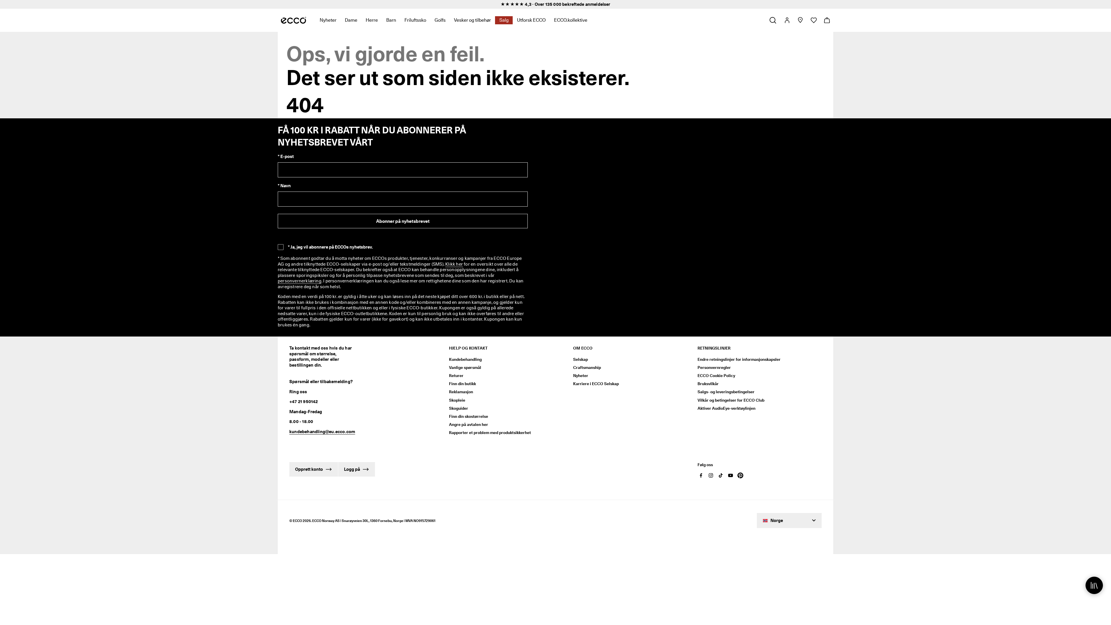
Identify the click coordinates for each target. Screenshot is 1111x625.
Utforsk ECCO (531, 20)
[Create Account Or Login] (786, 20)
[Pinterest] (740, 475)
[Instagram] (710, 475)
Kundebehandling (465, 359)
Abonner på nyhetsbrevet (403, 221)
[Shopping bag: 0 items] (826, 20)
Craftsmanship (587, 367)
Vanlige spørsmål (465, 367)
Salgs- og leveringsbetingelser (726, 391)
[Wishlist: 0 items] (813, 20)
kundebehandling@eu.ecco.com (322, 431)
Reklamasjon (461, 391)
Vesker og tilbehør (472, 20)
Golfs (440, 20)
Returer (456, 375)
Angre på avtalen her (468, 424)
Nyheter (328, 20)
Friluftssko (415, 20)
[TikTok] (720, 475)
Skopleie (457, 400)
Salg (504, 20)
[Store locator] (800, 20)
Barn (391, 20)
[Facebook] (701, 475)
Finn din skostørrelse (468, 416)
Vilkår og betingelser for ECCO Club (731, 400)
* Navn (284, 185)
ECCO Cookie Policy (716, 375)
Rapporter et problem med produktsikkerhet (490, 432)
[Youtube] (730, 475)
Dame (351, 20)
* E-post (286, 156)
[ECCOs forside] (293, 20)
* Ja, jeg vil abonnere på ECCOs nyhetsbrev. (330, 247)
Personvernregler (714, 367)
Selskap (580, 359)
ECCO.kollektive (570, 20)
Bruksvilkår (708, 383)
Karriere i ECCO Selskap (596, 383)
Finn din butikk (462, 383)
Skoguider (458, 408)
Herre (372, 20)
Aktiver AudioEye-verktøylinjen (726, 408)
